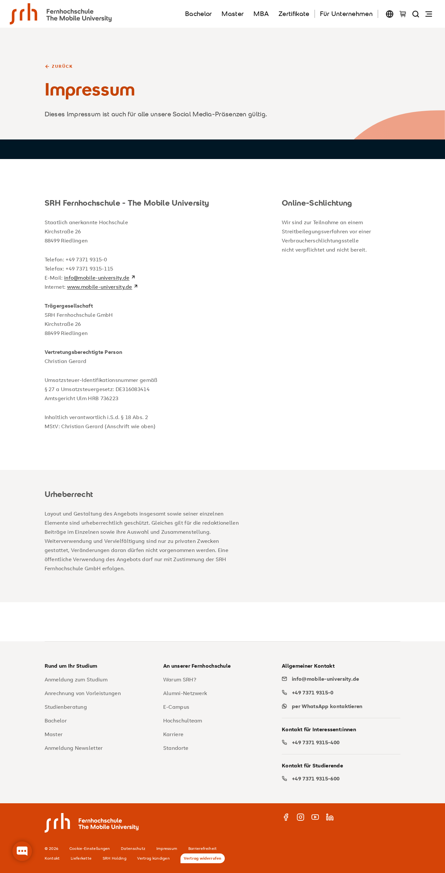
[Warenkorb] (402, 14)
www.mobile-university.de (99, 286)
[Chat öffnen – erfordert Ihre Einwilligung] (22, 851)
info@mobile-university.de (97, 277)
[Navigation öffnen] (428, 14)
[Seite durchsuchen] (415, 14)
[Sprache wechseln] (389, 14)
